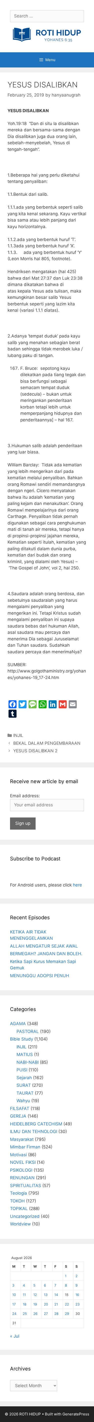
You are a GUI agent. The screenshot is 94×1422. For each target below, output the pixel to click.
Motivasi (18, 1154)
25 (25, 1314)
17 (14, 1304)
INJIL (18, 735)
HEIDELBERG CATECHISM (36, 1123)
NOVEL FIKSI (23, 1162)
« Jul (14, 1336)
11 (24, 1295)
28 (56, 1314)
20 (46, 1304)
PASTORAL (28, 1031)
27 (46, 1314)
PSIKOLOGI (21, 1170)
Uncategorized (25, 1216)
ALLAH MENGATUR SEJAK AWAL (44, 946)
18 (24, 1304)
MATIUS (25, 1054)
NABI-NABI (28, 1062)
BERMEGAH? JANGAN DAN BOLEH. (46, 953)
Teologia (18, 1193)
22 (67, 1304)
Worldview (20, 1223)
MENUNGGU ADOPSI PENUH (39, 975)
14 (56, 1295)
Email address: (25, 795)
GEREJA (18, 1116)
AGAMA (18, 1023)
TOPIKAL (19, 1208)
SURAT (24, 1085)
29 (67, 1314)
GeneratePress (75, 1414)
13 (46, 1295)
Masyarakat (22, 1139)
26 (35, 1314)
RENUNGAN (22, 1177)
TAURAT (25, 1093)
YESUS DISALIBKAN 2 (35, 750)
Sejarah (24, 1077)
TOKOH (17, 1200)
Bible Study (21, 1039)
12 (35, 1295)
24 (14, 1314)
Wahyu (23, 1100)
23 (77, 1304)
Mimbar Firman (25, 1146)
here (77, 884)
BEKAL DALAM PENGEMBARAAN (46, 743)
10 (14, 1295)
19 (35, 1304)
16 (77, 1295)
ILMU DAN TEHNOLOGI (33, 1131)
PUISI (22, 1069)
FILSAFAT (19, 1108)
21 (56, 1304)
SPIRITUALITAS (25, 1185)
